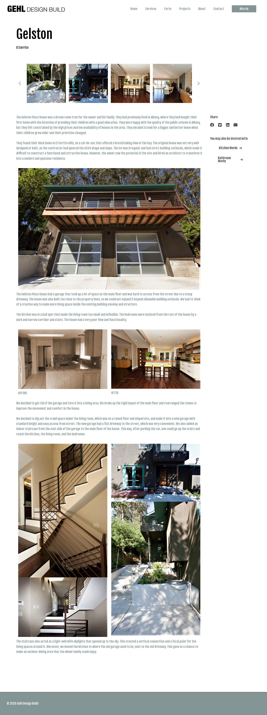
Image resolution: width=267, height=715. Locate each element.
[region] (109, 83)
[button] (244, 8)
